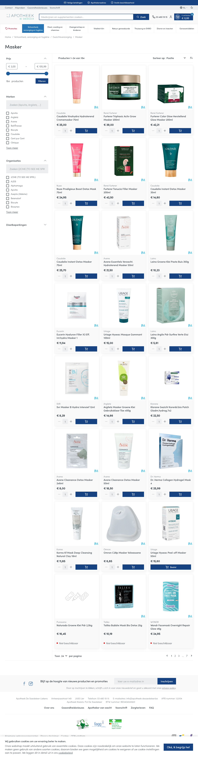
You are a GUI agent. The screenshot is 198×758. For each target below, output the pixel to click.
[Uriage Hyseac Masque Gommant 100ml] (124, 305)
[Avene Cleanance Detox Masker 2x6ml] (77, 451)
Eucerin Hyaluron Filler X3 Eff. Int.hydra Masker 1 (73, 336)
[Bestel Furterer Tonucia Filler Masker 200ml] (133, 203)
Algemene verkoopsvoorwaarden (21, 735)
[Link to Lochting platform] (191, 736)
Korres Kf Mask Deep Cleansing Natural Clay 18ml (74, 554)
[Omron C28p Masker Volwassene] (124, 524)
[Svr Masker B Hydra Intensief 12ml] (77, 378)
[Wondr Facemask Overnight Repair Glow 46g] (171, 596)
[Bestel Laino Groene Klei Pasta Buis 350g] (180, 276)
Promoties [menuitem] (12, 28)
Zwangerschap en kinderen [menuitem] (78, 28)
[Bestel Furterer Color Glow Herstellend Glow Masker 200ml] (180, 130)
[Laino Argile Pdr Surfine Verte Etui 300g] (171, 305)
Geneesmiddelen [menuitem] (189, 29)
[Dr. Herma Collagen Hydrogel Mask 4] (171, 451)
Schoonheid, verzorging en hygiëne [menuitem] (34, 28)
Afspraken (20, 7)
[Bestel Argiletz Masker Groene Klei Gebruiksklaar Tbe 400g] (133, 421)
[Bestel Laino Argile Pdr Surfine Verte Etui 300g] (180, 349)
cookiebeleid (65, 752)
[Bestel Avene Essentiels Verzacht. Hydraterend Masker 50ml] (133, 276)
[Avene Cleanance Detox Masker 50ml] (124, 451)
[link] (168, 655)
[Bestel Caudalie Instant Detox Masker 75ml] (86, 276)
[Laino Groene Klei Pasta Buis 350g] (171, 233)
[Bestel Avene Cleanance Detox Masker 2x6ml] (86, 494)
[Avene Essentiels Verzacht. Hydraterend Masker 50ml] (124, 233)
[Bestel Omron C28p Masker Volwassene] (133, 567)
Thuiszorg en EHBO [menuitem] (144, 29)
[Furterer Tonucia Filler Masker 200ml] (124, 160)
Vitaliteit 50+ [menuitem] (102, 29)
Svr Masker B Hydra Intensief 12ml (76, 407)
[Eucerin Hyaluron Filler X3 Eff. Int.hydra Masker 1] (77, 305)
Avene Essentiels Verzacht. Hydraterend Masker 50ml (118, 263)
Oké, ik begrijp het (178, 747)
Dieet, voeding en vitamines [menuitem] (56, 28)
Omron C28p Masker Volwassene (122, 552)
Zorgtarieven (138, 707)
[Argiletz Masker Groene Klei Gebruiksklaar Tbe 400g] (124, 378)
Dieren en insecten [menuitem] (166, 29)
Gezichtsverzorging (62, 36)
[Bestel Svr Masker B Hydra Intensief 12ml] (86, 421)
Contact (9, 7)
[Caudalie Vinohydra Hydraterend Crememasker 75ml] (77, 87)
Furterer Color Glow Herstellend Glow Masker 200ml (168, 117)
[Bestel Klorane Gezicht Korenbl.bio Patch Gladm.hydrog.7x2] (180, 421)
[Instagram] (30, 683)
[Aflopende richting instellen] (191, 58)
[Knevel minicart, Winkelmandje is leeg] (177, 17)
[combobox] (86, 17)
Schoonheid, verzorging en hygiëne (31, 36)
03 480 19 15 (103, 698)
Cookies (65, 735)
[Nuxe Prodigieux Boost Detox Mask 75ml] (77, 160)
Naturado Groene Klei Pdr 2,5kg (74, 625)
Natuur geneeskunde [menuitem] (122, 29)
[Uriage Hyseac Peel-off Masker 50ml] (171, 524)
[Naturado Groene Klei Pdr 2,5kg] (77, 596)
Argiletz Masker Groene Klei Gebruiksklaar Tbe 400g (119, 408)
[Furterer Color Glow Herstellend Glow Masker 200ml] (171, 87)
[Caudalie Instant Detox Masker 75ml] (77, 233)
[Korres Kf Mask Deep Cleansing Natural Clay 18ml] (77, 524)
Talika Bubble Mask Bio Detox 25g (123, 625)
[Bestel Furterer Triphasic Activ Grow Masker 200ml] (133, 130)
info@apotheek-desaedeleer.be (142, 698)
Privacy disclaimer (50, 735)
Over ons (49, 707)
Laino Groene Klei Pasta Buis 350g (170, 261)
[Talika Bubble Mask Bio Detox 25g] (124, 596)
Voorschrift (55, 7)
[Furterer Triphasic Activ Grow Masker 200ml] (124, 87)
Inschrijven (167, 681)
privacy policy (169, 687)
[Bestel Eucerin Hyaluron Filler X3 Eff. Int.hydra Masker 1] (86, 349)
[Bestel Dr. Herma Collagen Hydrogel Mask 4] (180, 494)
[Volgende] (191, 655)
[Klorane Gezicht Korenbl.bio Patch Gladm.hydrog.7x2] (171, 378)
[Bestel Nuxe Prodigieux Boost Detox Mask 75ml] (86, 203)
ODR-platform (78, 735)
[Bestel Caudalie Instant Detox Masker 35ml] (180, 203)
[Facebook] (24, 683)
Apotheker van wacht (100, 707)
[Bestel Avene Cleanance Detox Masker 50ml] (133, 494)
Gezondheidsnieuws (37, 7)
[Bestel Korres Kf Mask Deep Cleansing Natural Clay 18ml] (86, 567)
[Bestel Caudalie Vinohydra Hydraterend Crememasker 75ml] (86, 130)
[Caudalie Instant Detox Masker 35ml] (171, 160)
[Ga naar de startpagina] (20, 16)
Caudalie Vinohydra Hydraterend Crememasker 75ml (75, 117)
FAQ (151, 707)
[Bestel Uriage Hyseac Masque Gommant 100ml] (133, 349)
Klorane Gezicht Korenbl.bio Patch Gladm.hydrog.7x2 (170, 408)
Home (8, 36)
